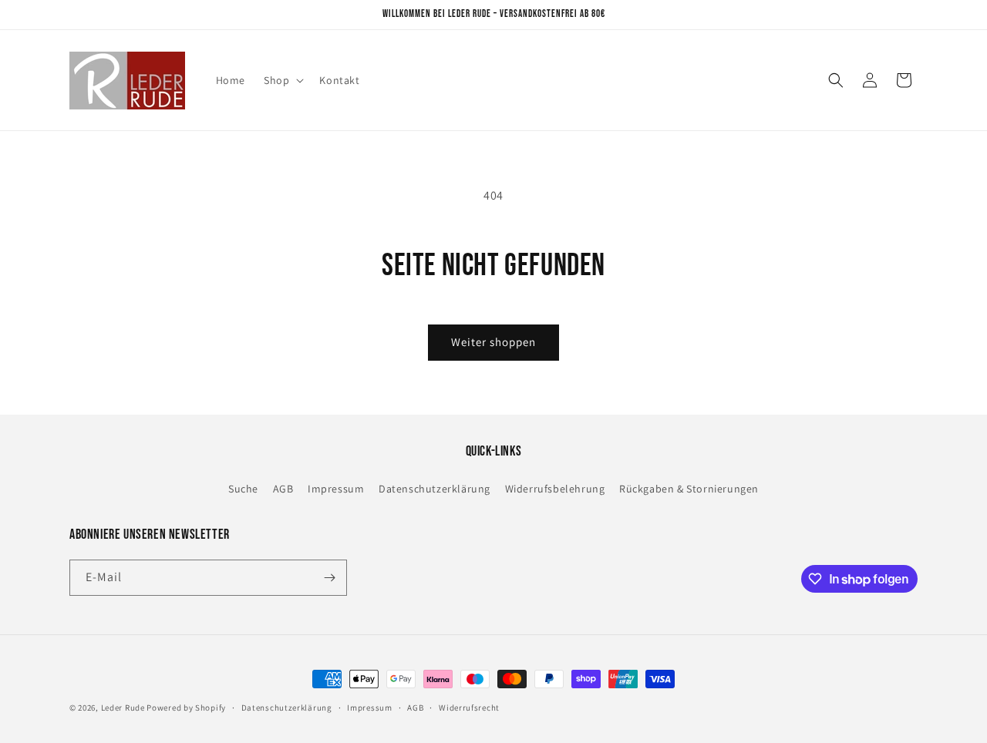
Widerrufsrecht (469, 707)
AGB (283, 489)
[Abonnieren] (329, 578)
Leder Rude (123, 707)
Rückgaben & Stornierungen (689, 489)
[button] (282, 80)
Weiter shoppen (493, 342)
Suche (243, 489)
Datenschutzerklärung (434, 489)
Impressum (336, 489)
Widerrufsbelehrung (555, 489)
